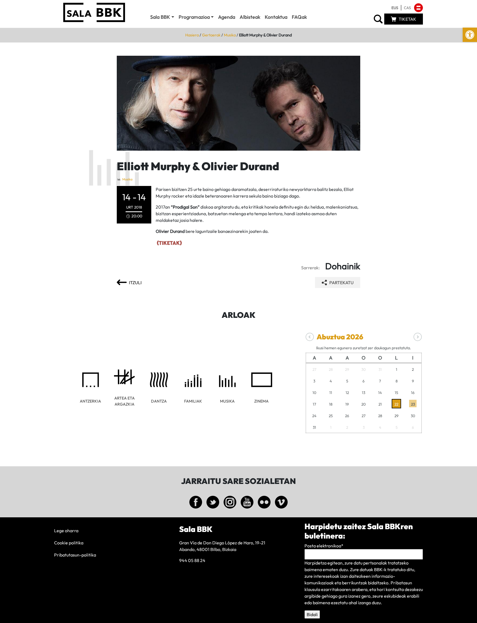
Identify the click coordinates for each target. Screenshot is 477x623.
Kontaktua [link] (276, 17)
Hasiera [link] (192, 35)
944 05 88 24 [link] (192, 560)
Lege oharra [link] (66, 530)
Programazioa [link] (194, 17)
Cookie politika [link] (68, 542)
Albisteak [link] (250, 17)
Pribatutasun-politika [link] (75, 555)
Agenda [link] (226, 17)
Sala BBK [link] (160, 17)
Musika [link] (230, 35)
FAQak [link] (299, 17)
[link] (470, 35)
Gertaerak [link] (211, 35)
